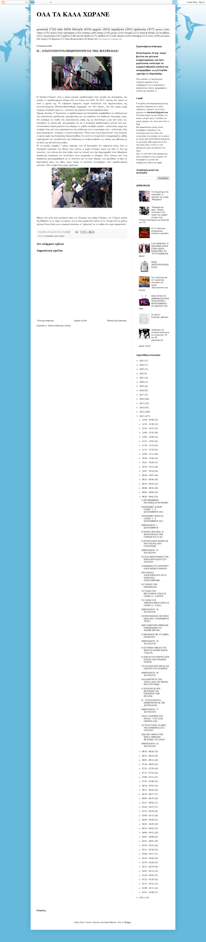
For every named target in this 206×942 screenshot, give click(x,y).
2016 (141, 399)
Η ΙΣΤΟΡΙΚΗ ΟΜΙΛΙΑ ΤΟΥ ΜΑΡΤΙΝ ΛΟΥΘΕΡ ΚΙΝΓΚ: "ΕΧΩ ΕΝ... (154, 650)
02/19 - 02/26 (148, 862)
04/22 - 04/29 (148, 824)
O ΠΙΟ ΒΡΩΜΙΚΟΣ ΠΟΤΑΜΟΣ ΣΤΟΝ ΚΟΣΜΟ (154, 501)
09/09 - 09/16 (148, 488)
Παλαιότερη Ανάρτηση (116, 320)
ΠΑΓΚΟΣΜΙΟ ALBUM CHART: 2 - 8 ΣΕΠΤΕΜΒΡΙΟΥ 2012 (152, 509)
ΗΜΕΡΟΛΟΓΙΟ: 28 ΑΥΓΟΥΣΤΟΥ (149, 674)
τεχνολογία (49, 35)
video (40, 32)
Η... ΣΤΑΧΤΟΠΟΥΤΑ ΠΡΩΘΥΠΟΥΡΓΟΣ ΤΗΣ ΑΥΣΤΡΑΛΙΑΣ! (153, 702)
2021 (141, 378)
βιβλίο (166, 32)
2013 (141, 412)
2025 (141, 361)
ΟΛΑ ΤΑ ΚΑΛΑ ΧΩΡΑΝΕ (73, 14)
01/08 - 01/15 (148, 888)
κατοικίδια (164, 36)
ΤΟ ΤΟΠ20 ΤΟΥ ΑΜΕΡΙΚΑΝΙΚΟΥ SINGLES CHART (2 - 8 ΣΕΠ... (155, 603)
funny (100, 32)
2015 (141, 403)
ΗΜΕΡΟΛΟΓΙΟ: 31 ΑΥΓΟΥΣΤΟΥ (149, 551)
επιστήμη (136, 35)
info (60, 29)
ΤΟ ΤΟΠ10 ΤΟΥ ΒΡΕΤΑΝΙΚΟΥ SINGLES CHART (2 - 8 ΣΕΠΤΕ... (153, 593)
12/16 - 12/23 (148, 428)
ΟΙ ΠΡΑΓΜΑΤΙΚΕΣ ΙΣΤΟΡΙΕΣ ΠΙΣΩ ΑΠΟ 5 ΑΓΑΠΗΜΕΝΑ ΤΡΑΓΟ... (155, 618)
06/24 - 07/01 (148, 786)
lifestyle (77, 29)
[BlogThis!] (84, 232)
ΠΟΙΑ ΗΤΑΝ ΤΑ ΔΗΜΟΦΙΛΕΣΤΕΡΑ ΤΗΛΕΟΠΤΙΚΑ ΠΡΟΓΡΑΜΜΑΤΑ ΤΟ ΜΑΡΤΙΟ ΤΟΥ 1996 (154, 302)
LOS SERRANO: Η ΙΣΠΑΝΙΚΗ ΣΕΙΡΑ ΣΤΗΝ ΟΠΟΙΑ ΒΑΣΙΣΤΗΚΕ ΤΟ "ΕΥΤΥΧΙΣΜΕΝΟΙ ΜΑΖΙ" (154, 249)
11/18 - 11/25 (148, 445)
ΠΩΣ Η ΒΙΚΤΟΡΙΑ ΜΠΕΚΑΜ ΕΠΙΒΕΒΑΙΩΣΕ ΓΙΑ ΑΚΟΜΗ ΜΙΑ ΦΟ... (154, 628)
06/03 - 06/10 (148, 798)
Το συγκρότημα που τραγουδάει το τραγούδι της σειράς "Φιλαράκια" (160, 196)
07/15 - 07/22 (148, 773)
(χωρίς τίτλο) (144, 346)
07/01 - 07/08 (148, 781)
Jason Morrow (110, 922)
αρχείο (96, 29)
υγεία (53, 32)
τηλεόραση (68, 32)
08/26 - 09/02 (148, 497)
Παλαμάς (115, 39)
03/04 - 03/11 (148, 854)
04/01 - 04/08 (148, 837)
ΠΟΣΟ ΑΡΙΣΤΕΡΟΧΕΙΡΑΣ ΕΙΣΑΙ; (160, 264)
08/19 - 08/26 (148, 751)
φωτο (56, 236)
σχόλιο (66, 35)
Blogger (127, 922)
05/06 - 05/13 (148, 815)
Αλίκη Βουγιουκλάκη (74, 39)
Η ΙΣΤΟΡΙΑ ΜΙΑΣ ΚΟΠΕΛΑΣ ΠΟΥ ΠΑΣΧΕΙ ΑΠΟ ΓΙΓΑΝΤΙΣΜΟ (154, 543)
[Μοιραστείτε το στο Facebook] (90, 232)
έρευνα (159, 29)
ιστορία (128, 32)
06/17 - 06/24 (148, 790)
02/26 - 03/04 (148, 858)
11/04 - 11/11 (148, 454)
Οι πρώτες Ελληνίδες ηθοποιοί (159, 315)
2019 (141, 386)
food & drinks (147, 32)
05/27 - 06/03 (148, 803)
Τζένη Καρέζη (103, 39)
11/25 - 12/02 (148, 441)
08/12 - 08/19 (148, 756)
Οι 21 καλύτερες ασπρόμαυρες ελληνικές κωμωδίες (160, 231)
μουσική (42, 29)
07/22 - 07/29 (148, 768)
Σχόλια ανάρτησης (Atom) (59, 325)
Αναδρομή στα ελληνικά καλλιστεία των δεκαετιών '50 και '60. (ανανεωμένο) (160, 335)
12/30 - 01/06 (148, 420)
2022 (141, 373)
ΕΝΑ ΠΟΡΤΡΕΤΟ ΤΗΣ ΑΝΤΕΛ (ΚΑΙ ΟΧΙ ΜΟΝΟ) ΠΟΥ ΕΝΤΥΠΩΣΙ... (154, 682)
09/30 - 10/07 (148, 475)
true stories (118, 35)
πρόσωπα (140, 29)
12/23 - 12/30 (148, 424)
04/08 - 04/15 (148, 832)
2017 (141, 395)
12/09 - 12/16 (148, 432)
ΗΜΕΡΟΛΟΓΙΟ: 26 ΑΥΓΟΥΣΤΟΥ (149, 745)
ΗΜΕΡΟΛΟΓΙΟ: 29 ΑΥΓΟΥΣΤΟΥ (149, 642)
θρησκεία (56, 39)
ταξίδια (101, 35)
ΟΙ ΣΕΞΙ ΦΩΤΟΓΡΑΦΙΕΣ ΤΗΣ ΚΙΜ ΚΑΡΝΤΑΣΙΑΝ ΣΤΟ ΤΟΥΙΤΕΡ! (155, 559)
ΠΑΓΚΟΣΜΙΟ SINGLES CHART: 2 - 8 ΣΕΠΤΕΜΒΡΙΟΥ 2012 (152, 518)
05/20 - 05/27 (148, 807)
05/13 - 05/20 (148, 811)
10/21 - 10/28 (148, 462)
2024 (141, 365)
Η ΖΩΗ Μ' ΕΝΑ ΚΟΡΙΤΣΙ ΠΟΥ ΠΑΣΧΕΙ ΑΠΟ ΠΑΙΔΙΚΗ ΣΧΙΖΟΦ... (155, 659)
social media (83, 35)
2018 (141, 390)
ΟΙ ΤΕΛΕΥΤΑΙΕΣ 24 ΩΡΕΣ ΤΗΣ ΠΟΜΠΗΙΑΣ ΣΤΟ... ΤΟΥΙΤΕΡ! (153, 728)
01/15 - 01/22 (148, 884)
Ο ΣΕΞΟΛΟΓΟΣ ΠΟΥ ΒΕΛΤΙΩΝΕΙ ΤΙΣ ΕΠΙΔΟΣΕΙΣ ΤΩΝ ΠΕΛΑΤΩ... (150, 692)
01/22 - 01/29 (148, 879)
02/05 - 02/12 (148, 871)
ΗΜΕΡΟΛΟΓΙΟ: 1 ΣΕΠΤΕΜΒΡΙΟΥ (149, 526)
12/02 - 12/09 (148, 437)
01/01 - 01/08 (148, 892)
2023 (141, 369)
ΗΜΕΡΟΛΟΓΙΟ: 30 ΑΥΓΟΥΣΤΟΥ (149, 610)
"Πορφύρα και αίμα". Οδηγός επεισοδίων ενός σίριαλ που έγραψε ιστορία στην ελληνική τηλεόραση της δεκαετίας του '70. (154, 215)
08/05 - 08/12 (148, 760)
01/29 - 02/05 (148, 875)
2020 (141, 382)
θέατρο (91, 39)
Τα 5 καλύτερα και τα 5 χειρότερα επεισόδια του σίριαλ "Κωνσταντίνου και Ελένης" (153, 283)
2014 (141, 407)
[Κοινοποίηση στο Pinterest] (93, 232)
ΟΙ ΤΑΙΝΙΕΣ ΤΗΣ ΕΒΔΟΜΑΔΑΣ (149, 585)
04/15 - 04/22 (148, 828)
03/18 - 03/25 (148, 845)
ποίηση (44, 39)
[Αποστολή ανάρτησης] (76, 232)
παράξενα (117, 29)
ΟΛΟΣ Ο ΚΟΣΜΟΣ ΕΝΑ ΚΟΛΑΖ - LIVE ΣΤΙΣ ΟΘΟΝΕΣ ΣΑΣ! (152, 718)
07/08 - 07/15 (148, 777)
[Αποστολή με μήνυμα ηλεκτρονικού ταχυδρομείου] (81, 232)
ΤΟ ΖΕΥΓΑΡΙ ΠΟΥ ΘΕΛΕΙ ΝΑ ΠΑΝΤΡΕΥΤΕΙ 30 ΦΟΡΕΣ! (155, 667)
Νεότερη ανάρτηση (45, 320)
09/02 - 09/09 (148, 492)
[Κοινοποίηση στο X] (87, 232)
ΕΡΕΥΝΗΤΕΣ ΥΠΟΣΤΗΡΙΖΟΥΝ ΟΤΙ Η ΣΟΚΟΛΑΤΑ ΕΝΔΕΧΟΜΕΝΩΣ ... (153, 576)
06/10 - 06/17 (148, 794)
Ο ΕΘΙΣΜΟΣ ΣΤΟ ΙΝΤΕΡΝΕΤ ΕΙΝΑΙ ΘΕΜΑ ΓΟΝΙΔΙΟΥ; (155, 567)
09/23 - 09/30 (148, 479)
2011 (141, 897)
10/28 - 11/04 (148, 458)
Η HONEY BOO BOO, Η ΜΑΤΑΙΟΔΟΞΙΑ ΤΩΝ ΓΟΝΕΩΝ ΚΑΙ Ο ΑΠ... (152, 534)
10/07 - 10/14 (148, 471)
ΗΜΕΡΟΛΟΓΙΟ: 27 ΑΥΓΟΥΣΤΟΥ (149, 710)
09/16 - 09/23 (148, 484)
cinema (86, 32)
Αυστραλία (49, 236)
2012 (141, 416)
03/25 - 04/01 (148, 841)
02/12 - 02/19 (148, 867)
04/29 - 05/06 (148, 820)
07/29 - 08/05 (148, 764)
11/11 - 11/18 (148, 450)
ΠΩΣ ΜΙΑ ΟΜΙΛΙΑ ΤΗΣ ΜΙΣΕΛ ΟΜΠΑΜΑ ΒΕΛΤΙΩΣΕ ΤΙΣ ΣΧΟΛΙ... (153, 737)
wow (150, 35)
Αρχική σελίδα (80, 320)
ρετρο (114, 32)
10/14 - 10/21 (148, 467)
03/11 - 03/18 (148, 850)
